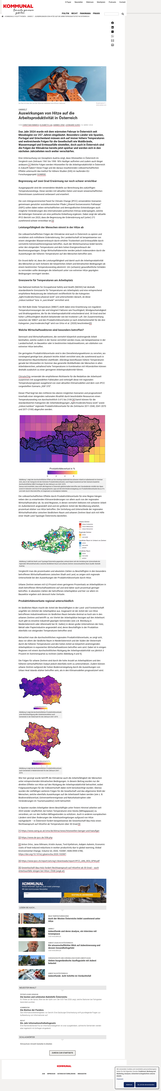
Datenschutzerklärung (66, 1074)
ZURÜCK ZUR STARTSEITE (62, 1053)
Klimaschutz (25, 1044)
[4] (73, 399)
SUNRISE (41, 174)
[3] (90, 323)
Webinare (89, 2)
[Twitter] (112, 32)
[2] (53, 220)
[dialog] (137, 1078)
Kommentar (25, 1007)
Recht (74, 13)
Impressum (51, 1074)
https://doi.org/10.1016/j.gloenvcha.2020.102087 (42, 854)
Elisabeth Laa (46, 125)
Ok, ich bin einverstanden (145, 1085)
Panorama (85, 13)
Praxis (96, 13)
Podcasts (112, 2)
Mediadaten (82, 1074)
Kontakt (122, 2)
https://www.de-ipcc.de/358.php (36, 837)
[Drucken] (112, 45)
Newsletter (79, 2)
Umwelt (30, 16)
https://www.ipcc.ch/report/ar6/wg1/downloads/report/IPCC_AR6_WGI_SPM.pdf (60, 861)
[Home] (19, 9)
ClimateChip (25, 376)
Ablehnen (129, 1085)
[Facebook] (112, 23)
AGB (43, 1074)
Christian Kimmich (30, 125)
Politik (65, 13)
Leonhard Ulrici (72, 125)
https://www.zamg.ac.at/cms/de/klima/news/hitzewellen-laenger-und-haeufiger (60, 830)
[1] (29, 164)
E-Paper (68, 2)
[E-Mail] (112, 40)
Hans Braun (56, 936)
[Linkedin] (112, 27)
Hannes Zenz (59, 125)
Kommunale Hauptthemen (15, 16)
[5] (79, 824)
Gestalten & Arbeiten (44, 1044)
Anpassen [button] (120, 1079)
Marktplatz (101, 2)
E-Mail (26, 893)
